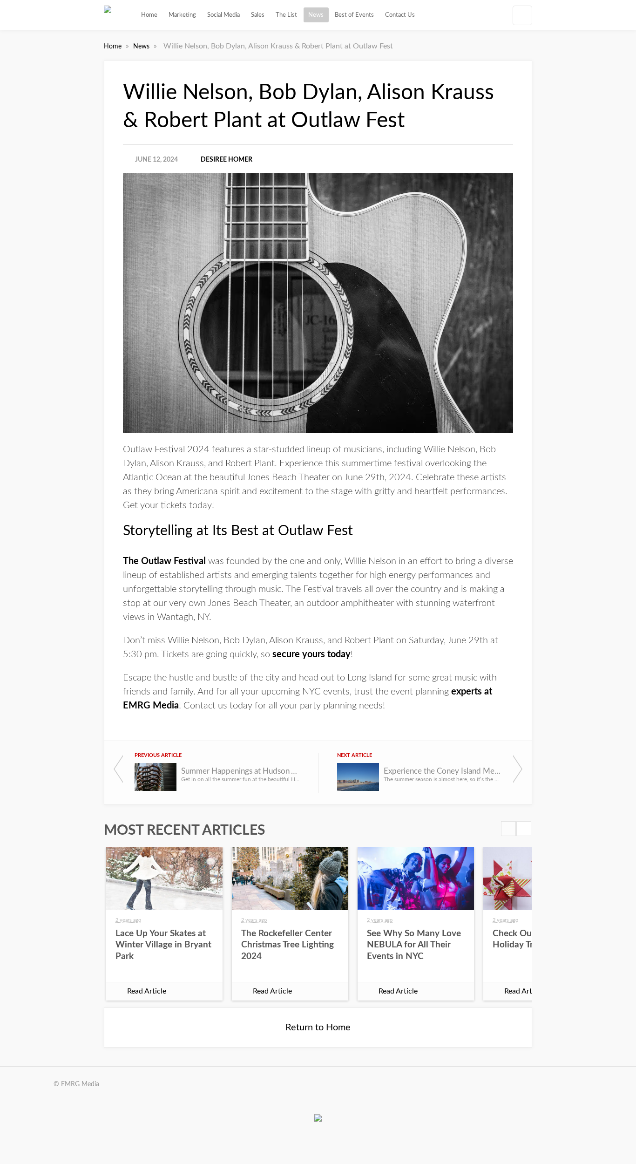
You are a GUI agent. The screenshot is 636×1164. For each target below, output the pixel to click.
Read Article (146, 991)
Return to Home (318, 1027)
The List (286, 15)
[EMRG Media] (107, 15)
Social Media (223, 15)
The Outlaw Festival (164, 561)
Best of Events (354, 15)
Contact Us (400, 15)
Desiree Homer (226, 160)
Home (149, 15)
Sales (257, 15)
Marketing (182, 15)
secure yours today (310, 654)
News (316, 15)
